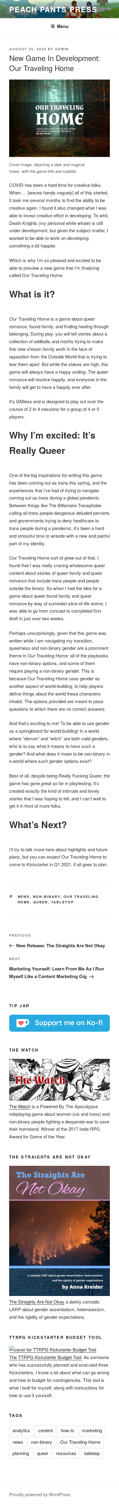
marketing (92, 1430)
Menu (63, 26)
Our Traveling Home (80, 1442)
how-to (67, 1430)
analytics (21, 1430)
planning (21, 1453)
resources (66, 1453)
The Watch (20, 1106)
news (24, 896)
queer (40, 902)
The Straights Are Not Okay (36, 1301)
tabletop (62, 902)
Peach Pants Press (53, 9)
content (45, 1430)
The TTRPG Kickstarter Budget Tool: (45, 1357)
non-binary (46, 896)
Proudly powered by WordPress (39, 1494)
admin (62, 49)
